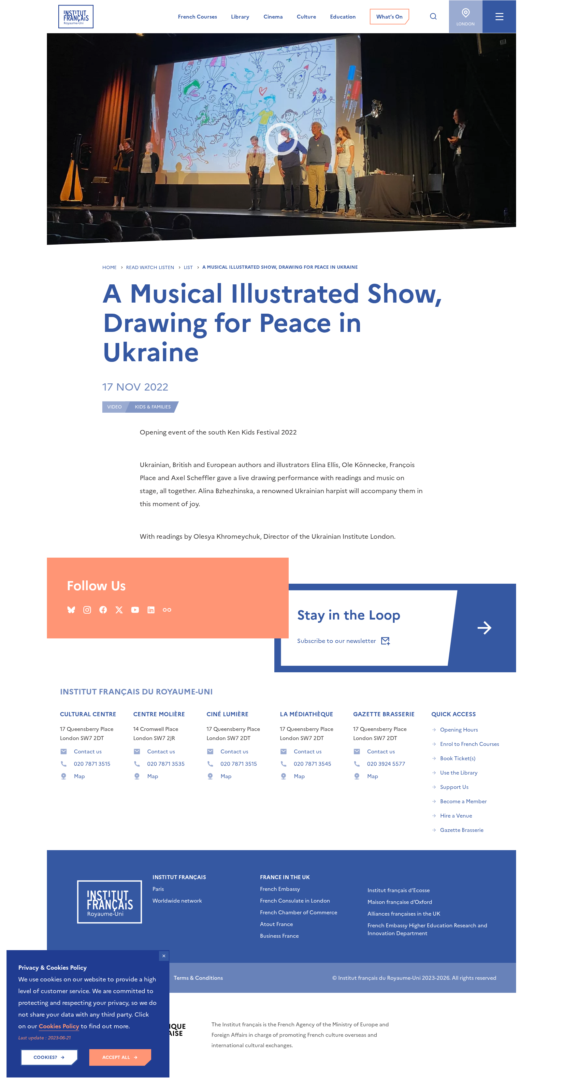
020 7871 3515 (92, 763)
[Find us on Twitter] (119, 610)
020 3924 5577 (386, 763)
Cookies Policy (59, 1026)
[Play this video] (281, 139)
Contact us (88, 751)
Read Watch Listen (151, 267)
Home (110, 267)
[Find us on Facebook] (103, 610)
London (465, 24)
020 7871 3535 (166, 763)
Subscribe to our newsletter (337, 640)
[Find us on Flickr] (167, 610)
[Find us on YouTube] (135, 610)
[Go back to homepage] (75, 16)
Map (79, 776)
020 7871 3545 (312, 763)
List (189, 267)
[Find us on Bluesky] (71, 610)
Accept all (116, 1057)
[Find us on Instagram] (87, 610)
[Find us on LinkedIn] (151, 610)
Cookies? (45, 1057)
